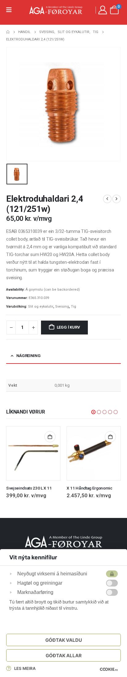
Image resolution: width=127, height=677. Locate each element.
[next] (116, 199)
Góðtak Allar (64, 655)
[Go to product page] (33, 453)
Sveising (62, 307)
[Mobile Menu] (11, 10)
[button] (93, 412)
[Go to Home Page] (8, 32)
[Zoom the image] (63, 539)
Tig (73, 307)
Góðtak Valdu (63, 640)
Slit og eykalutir (40, 307)
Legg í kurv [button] (49, 436)
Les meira (25, 668)
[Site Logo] (55, 10)
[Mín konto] (102, 10)
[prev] (107, 199)
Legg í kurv (68, 327)
